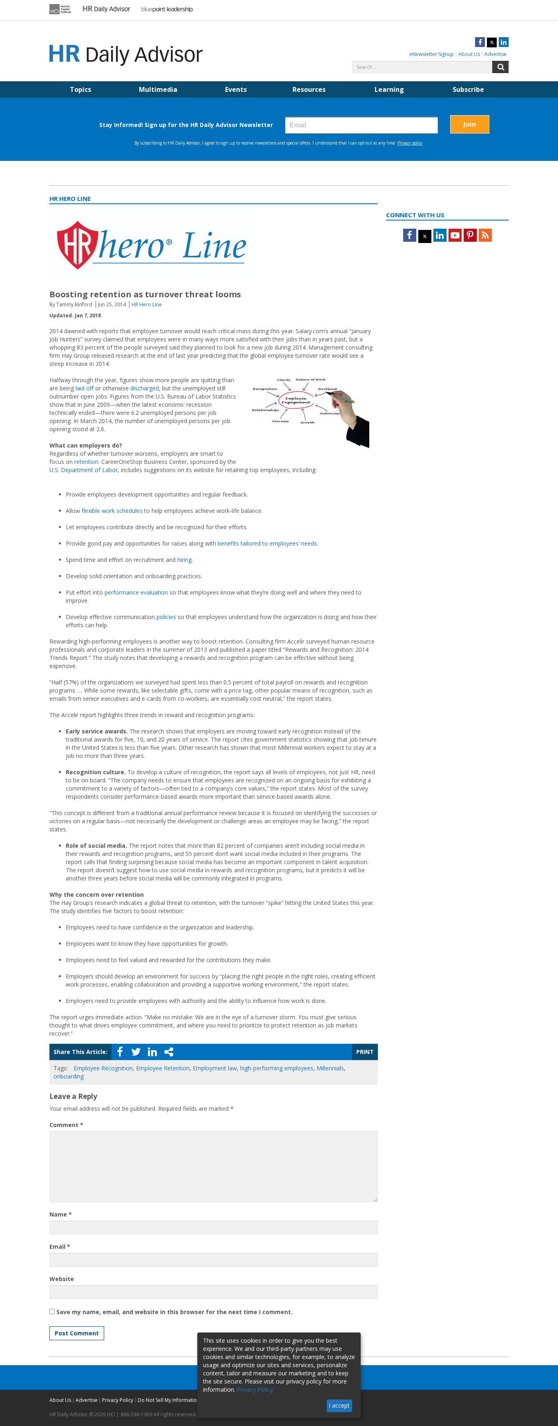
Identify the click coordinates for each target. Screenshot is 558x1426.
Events (236, 89)
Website (61, 1279)
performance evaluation (136, 592)
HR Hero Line (147, 304)
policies (167, 617)
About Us (469, 54)
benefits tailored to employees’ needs (267, 543)
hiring (184, 560)
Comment (66, 1125)
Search (500, 67)
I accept (339, 1405)
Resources (309, 89)
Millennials (330, 1068)
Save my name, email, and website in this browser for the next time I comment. (174, 1312)
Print (365, 1052)
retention (86, 462)
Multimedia (158, 89)
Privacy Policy (117, 1400)
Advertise (495, 54)
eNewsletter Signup (431, 54)
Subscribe (468, 89)
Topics (80, 89)
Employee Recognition (103, 1068)
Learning (389, 89)
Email (59, 1246)
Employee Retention (163, 1068)
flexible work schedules (112, 511)
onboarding (69, 1076)
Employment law (215, 1068)
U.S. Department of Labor (83, 470)
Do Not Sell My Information (169, 1400)
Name (60, 1214)
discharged (144, 388)
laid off (85, 388)
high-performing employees (276, 1068)
